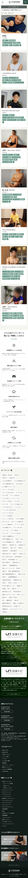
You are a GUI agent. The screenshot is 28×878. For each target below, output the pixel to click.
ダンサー (5, 504)
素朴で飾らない (7, 591)
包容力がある (6, 553)
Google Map (7, 711)
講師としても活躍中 (18, 603)
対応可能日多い (13, 559)
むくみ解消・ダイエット (9, 486)
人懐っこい (19, 539)
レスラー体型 (14, 530)
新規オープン (6, 785)
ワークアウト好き (16, 533)
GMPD (12, 478)
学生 (4, 559)
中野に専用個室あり (8, 539)
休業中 (19, 542)
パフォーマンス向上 (8, 513)
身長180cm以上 (7, 606)
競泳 (14, 588)
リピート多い (18, 527)
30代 (17, 475)
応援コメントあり (7, 787)
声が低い (22, 553)
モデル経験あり (7, 527)
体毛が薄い (22, 545)
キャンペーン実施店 (8, 783)
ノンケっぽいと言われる (9, 510)
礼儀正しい (6, 588)
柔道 (18, 568)
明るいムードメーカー (8, 568)
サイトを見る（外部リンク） (14, 657)
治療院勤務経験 (13, 577)
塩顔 (15, 553)
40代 (5, 478)
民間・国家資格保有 (14, 571)
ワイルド (5, 533)
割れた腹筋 (14, 550)
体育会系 (5, 547)
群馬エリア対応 (13, 597)
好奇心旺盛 (18, 556)
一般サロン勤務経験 (8, 536)
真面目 (19, 585)
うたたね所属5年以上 (8, 483)
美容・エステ (21, 594)
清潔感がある (18, 580)
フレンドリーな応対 (8, 518)
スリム (17, 501)
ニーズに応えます (7, 507)
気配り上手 (22, 574)
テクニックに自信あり (17, 504)
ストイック (16, 498)
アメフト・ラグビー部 (8, 489)
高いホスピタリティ (16, 609)
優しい (13, 547)
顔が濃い (17, 606)
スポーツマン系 (7, 501)
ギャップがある (15, 495)
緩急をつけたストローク (9, 594)
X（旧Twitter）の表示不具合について (12, 9)
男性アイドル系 (13, 582)
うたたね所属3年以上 (19, 480)
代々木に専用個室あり (8, 542)
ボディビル (6, 521)
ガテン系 (5, 495)
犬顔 (4, 582)
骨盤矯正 (5, 609)
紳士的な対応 (17, 591)
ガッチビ (19, 492)
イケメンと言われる (8, 492)
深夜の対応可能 (7, 580)
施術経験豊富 (14, 565)
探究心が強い (16, 562)
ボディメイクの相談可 (17, 521)
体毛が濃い (13, 545)
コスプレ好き (6, 498)
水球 (4, 577)
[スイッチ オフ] (25, 2)
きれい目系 (19, 483)
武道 (4, 571)
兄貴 (20, 547)
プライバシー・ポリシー (14, 865)
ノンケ (17, 507)
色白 (16, 600)
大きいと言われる (7, 556)
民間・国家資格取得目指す (9, 574)
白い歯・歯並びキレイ (8, 585)
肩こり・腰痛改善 (7, 600)
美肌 (5, 597)
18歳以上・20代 (7, 475)
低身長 (5, 545)
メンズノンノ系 (19, 524)
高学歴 (5, 612)
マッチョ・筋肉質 (7, 524)
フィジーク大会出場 (8, 515)
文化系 (5, 565)
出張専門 (5, 550)
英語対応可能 (7, 603)
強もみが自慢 (6, 562)
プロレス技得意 (20, 518)
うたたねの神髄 (7, 480)
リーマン (5, 530)
